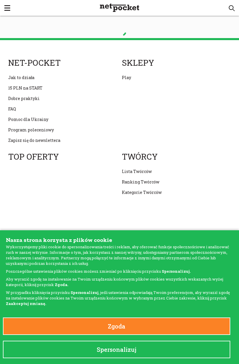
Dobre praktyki (24, 98)
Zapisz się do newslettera (34, 140)
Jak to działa (21, 77)
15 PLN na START (25, 88)
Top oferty (33, 156)
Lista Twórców (137, 171)
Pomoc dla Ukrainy (28, 119)
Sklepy (138, 63)
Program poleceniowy (31, 130)
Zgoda (116, 326)
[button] (231, 8)
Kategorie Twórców (142, 192)
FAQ (12, 109)
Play (126, 77)
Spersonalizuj (116, 349)
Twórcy (140, 156)
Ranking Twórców (140, 182)
